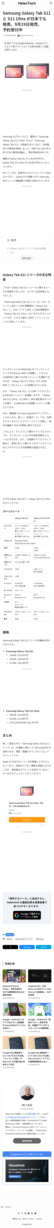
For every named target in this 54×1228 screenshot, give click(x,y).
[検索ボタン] (3, 3)
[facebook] (18, 1213)
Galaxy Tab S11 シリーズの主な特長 (28, 248)
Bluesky (27, 947)
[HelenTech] (27, 3)
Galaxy (9, 939)
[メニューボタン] (51, 3)
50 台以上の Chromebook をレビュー (22, 1117)
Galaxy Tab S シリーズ (24, 939)
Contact (39, 1219)
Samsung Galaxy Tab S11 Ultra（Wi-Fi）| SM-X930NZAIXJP (26, 804)
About (24, 1219)
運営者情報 (27, 1141)
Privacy (31, 1219)
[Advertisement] (27, 111)
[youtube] (28, 1213)
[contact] (35, 1213)
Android (10, 934)
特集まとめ (16, 1219)
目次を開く (27, 258)
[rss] (32, 1213)
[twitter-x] (22, 1213)
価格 (12, 252)
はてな (44, 947)
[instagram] (25, 1213)
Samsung (39, 939)
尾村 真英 (32, 1114)
